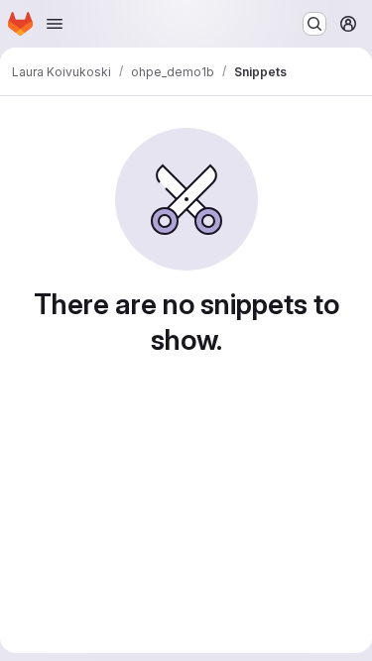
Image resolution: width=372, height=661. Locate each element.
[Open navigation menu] (54, 24)
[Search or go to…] (314, 24)
